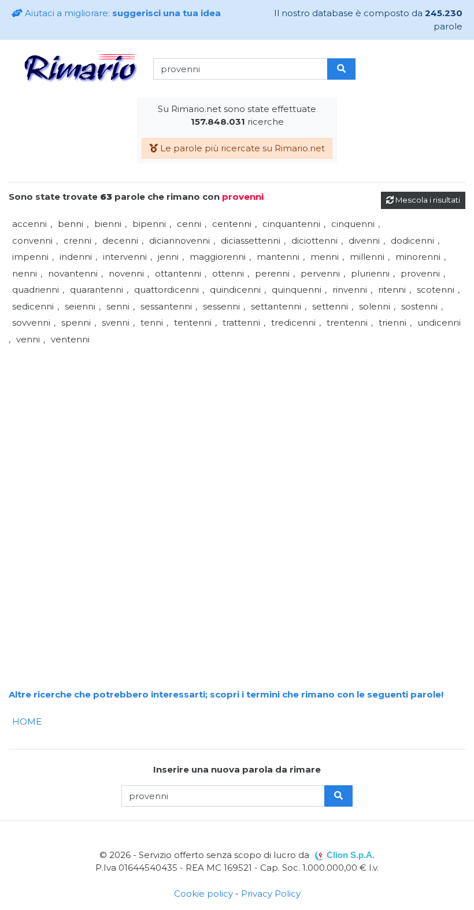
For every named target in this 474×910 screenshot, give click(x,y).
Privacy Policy (271, 893)
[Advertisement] (237, 428)
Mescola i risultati (427, 199)
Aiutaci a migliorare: (122, 13)
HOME (27, 721)
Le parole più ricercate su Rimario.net (241, 148)
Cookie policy (203, 893)
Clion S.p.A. (351, 855)
